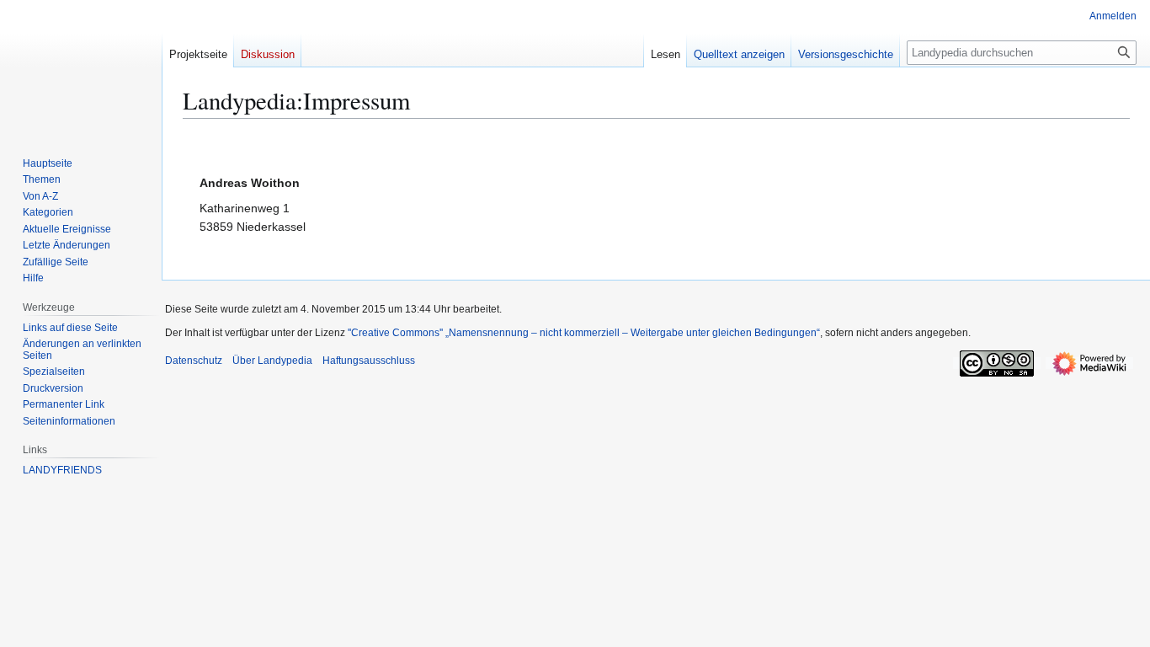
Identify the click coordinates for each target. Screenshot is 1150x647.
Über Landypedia (272, 360)
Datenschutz (193, 360)
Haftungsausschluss (368, 360)
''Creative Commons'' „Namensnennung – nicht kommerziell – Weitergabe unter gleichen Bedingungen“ (584, 333)
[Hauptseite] (74, 67)
